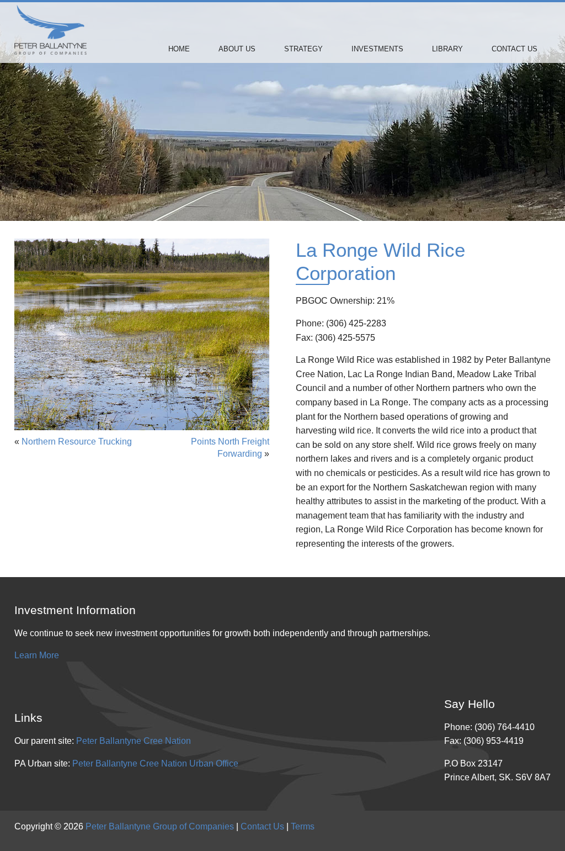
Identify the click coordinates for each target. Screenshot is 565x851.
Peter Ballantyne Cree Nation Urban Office (155, 763)
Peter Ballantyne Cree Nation (133, 741)
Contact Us (514, 49)
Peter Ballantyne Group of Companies (160, 826)
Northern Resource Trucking (77, 441)
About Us (236, 49)
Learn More (36, 655)
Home (179, 49)
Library (447, 49)
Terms (303, 826)
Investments (377, 49)
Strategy (303, 49)
